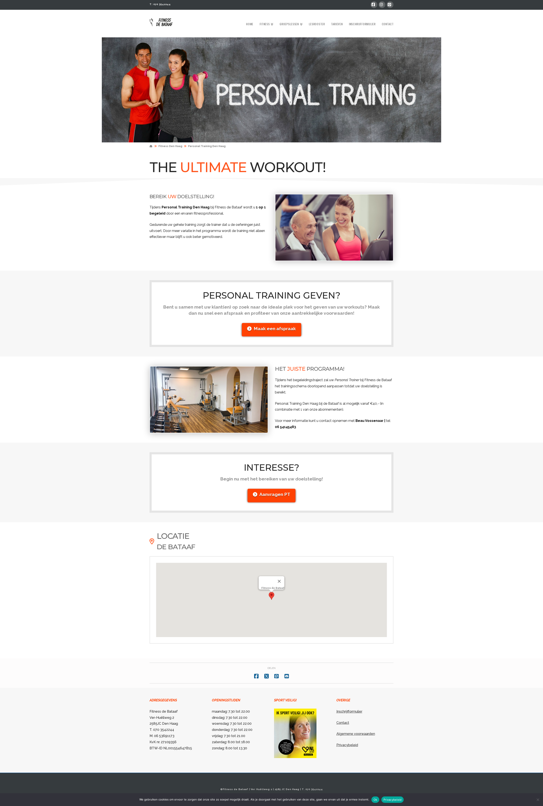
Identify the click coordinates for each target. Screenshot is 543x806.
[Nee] (538, 800)
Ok (375, 799)
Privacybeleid (347, 745)
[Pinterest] (390, 4)
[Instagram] (382, 4)
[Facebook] (374, 4)
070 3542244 (162, 4)
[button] (271, 596)
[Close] (279, 581)
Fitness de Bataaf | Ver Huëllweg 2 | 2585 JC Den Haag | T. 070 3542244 (273, 789)
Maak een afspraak (275, 328)
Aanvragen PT (274, 494)
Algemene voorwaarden (355, 734)
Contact (342, 723)
